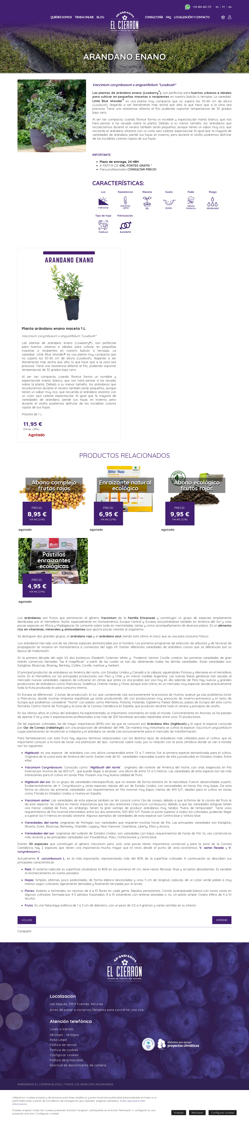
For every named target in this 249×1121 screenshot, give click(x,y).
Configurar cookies (64, 1055)
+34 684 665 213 (202, 7)
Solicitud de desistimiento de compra (78, 1065)
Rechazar (197, 1112)
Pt (223, 7)
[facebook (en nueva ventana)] (35, 931)
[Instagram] (177, 7)
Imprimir (221, 920)
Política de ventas (63, 1045)
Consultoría (154, 17)
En (230, 7)
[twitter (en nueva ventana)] (39, 931)
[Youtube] (181, 7)
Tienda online (84, 17)
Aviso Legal (58, 1040)
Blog (100, 17)
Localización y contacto (192, 17)
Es (217, 7)
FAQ (168, 17)
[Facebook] (172, 7)
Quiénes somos (61, 17)
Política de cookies (64, 1050)
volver (27, 920)
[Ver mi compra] (223, 18)
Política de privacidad (66, 1060)
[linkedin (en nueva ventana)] (45, 931)
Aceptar (179, 1112)
